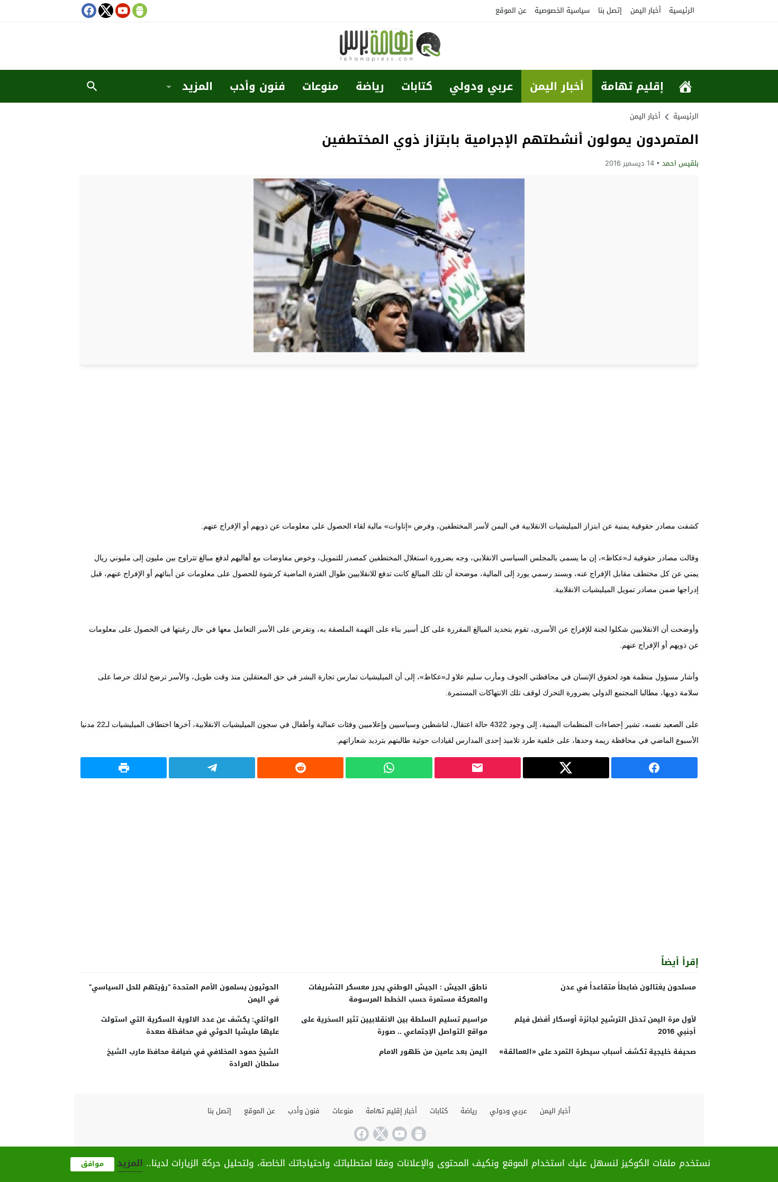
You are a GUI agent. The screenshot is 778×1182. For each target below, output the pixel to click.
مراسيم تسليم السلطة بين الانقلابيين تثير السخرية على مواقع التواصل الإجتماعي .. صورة (394, 1025)
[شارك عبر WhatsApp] (388, 767)
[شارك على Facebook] (654, 767)
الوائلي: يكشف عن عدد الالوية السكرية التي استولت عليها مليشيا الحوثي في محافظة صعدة (190, 1025)
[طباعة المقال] (123, 767)
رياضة (370, 86)
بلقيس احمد (680, 163)
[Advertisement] (389, 441)
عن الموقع (511, 10)
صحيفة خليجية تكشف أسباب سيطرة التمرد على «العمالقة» (597, 1051)
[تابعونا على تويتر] (104, 10)
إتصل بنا (610, 10)
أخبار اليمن (645, 10)
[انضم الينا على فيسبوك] (87, 10)
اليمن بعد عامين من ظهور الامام (433, 1051)
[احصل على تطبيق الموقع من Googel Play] (138, 10)
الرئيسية (681, 10)
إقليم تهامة (632, 86)
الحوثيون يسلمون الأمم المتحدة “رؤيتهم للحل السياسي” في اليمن (184, 993)
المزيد (197, 86)
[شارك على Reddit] (300, 767)
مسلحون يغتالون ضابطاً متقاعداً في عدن (628, 987)
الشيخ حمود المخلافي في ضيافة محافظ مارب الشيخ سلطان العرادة (193, 1057)
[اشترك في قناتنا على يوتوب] (121, 10)
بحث (92, 86)
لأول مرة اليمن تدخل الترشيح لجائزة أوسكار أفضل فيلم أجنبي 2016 (605, 1025)
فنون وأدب (257, 86)
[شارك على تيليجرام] (211, 767)
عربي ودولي (481, 86)
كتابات (416, 86)
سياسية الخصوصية (562, 10)
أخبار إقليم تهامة (391, 1110)
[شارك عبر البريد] (477, 767)
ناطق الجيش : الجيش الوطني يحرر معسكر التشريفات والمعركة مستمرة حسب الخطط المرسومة (398, 993)
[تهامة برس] (389, 46)
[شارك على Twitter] (566, 767)
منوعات (320, 86)
